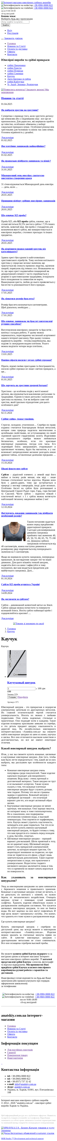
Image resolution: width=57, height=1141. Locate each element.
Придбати (23, 697)
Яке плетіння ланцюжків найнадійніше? (23, 146)
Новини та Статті (16, 46)
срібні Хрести (14, 68)
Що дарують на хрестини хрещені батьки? (24, 385)
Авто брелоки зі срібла (19, 79)
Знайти (5, 25)
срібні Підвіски (15, 70)
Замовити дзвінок (13, 38)
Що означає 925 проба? (13, 215)
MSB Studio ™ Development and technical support (22, 1138)
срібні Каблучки (15, 81)
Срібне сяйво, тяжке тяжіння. (17, 419)
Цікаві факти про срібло (14, 468)
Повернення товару (17, 1055)
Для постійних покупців (20, 1049)
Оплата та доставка (17, 49)
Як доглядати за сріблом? (15, 599)
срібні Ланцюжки (16, 65)
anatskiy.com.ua (22, 1087)
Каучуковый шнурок (21, 682)
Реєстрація (12, 33)
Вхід (9, 30)
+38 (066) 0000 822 (43, 8)
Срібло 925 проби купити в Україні (20, 584)
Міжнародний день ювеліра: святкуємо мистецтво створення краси (22, 176)
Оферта (11, 51)
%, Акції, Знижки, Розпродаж (22, 84)
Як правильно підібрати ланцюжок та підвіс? (26, 161)
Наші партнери (15, 1058)
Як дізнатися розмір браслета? (18, 298)
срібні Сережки (15, 73)
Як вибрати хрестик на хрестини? (19, 110)
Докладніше (7, 137)
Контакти (12, 54)
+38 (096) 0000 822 (43, 5)
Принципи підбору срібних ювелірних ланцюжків (28, 200)
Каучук (11, 76)
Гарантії (11, 1052)
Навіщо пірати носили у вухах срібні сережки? (26, 360)
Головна (11, 43)
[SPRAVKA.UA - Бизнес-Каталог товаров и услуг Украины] (28, 1130)
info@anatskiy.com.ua (25, 1084)
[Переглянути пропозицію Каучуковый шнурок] (17, 676)
